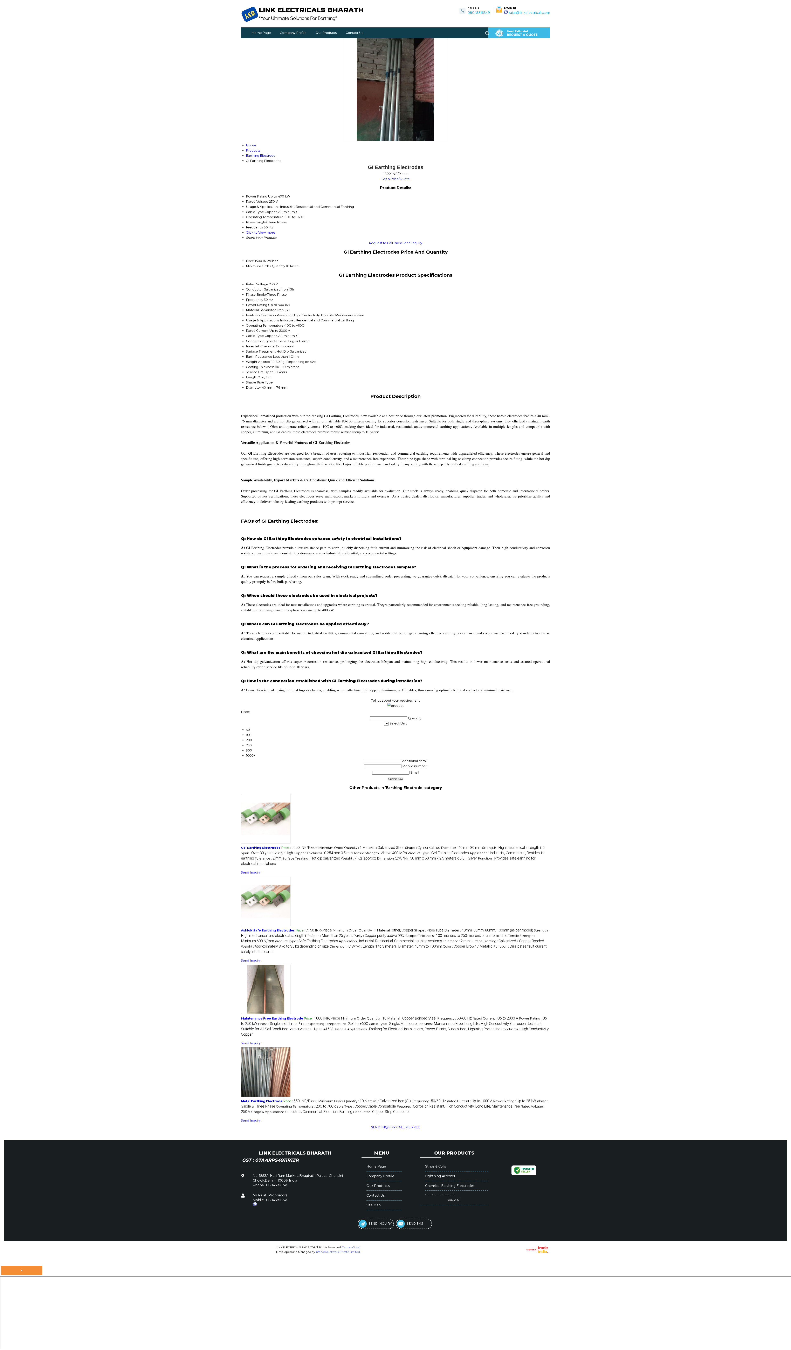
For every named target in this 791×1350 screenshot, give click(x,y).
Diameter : (461, 848)
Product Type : (438, 853)
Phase (251, 294)
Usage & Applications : (417, 1029)
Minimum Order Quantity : (340, 848)
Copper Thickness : (323, 853)
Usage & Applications (262, 320)
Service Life (255, 372)
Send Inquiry (412, 243)
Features (253, 315)
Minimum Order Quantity (265, 266)
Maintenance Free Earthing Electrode (272, 1018)
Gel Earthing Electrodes (260, 848)
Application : (390, 941)
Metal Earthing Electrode (261, 1101)
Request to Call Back (385, 243)
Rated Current (257, 331)
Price (250, 261)
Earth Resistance (259, 357)
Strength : (510, 848)
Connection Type (259, 341)
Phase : (283, 1024)
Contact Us (354, 33)
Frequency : (454, 1018)
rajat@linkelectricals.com (529, 13)
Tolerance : (268, 858)
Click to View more (260, 232)
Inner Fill (253, 346)
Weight (251, 362)
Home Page (261, 33)
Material (252, 310)
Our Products (326, 33)
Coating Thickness (260, 367)
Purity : (283, 853)
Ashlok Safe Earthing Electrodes (268, 930)
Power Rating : (514, 1101)
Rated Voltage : (311, 1029)
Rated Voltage (257, 284)
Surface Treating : (311, 858)
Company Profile (293, 33)
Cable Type (255, 336)
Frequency (254, 300)
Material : (383, 848)
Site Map (373, 1205)
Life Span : (329, 936)
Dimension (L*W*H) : (416, 858)
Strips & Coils (435, 1166)
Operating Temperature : (338, 1024)
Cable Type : (393, 1024)
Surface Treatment (261, 351)
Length (251, 377)
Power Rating (256, 305)
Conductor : (381, 1112)
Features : (458, 1106)
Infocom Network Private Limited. (338, 1252)
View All (454, 1200)
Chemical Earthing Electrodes (449, 1186)
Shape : (422, 848)
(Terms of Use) (351, 1247)
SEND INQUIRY (383, 1127)
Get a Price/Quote (395, 179)
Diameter (253, 387)
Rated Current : (495, 1018)
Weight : (358, 858)
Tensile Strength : (380, 853)
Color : (467, 858)
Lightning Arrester (440, 1176)
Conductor (254, 289)
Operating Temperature (264, 325)
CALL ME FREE (408, 1127)
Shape (251, 382)
